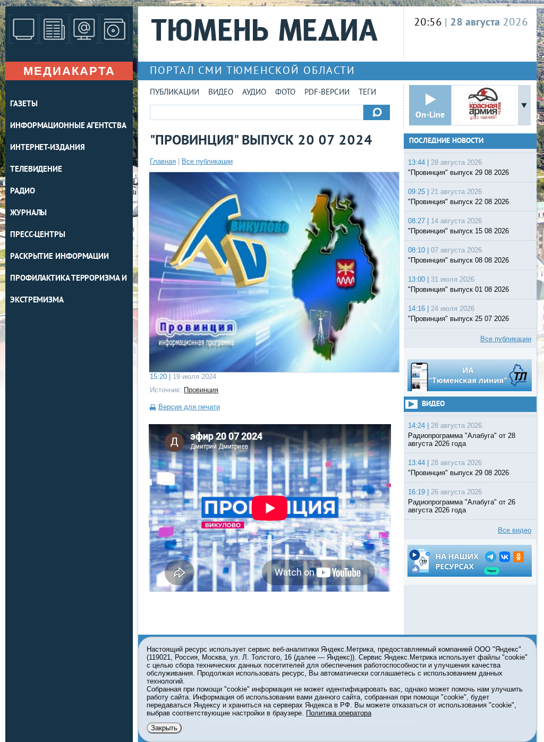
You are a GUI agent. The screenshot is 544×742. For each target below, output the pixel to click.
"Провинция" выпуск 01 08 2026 (458, 289)
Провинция (201, 390)
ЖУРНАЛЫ (28, 213)
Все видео (514, 530)
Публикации (174, 93)
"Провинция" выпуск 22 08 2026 (458, 202)
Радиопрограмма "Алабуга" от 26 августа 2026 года (461, 506)
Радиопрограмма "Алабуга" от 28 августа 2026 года (461, 440)
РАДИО (22, 192)
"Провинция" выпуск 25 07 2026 (458, 319)
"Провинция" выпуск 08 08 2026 (458, 260)
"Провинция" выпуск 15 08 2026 (458, 231)
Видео (220, 93)
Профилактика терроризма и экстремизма (68, 290)
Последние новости (446, 141)
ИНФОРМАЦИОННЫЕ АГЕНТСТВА (68, 126)
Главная (163, 161)
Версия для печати (189, 407)
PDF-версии (327, 93)
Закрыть (164, 728)
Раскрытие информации (59, 257)
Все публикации (207, 161)
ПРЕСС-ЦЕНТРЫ (37, 235)
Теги (367, 93)
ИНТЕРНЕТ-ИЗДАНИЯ (47, 148)
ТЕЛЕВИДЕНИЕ (36, 170)
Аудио (254, 93)
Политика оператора (338, 713)
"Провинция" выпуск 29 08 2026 (458, 172)
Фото (285, 93)
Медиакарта (69, 71)
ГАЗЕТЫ (23, 104)
